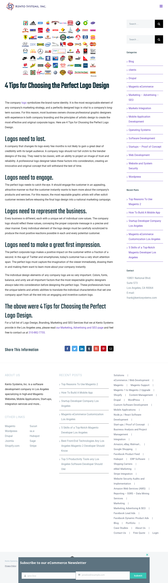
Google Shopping (123, 449)
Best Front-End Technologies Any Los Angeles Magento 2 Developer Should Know (83, 445)
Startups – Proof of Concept (145, 146)
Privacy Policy (10, 566)
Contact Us (120, 532)
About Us (140, 528)
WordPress (134, 399)
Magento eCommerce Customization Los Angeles (82, 417)
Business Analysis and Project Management (130, 432)
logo (24, 102)
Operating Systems (140, 130)
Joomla (9, 440)
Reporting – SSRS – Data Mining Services (131, 496)
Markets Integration (140, 108)
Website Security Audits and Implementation (129, 481)
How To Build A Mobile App (144, 212)
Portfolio (131, 523)
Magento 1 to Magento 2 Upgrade (132, 390)
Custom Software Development (131, 404)
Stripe (33, 445)
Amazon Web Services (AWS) (130, 488)
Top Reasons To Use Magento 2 (79, 384)
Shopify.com (12, 445)
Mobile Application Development (139, 119)
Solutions (119, 375)
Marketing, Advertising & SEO (130, 508)
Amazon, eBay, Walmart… (127, 444)
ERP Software (137, 459)
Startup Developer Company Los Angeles (80, 403)
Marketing (119, 503)
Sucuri (33, 426)
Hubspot (35, 436)
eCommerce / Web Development (131, 380)
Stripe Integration (123, 473)
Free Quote (139, 532)
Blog (131, 61)
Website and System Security (140, 166)
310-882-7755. (37, 332)
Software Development (142, 138)
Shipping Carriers (123, 463)
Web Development (139, 155)
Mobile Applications (125, 409)
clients (132, 69)
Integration (120, 439)
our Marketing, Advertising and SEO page (80, 327)
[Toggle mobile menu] (161, 6)
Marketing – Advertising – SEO (144, 97)
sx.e (32, 431)
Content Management (141, 395)
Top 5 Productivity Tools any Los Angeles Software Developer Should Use (82, 464)
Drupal (132, 78)
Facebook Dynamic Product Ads (131, 518)
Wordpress (135, 176)
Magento (10, 426)
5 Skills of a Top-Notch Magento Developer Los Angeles (142, 252)
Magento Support (140, 385)
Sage (33, 440)
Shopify (118, 395)
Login (155, 532)
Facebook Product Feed (127, 454)
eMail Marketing (122, 468)
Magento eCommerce (141, 86)
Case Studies (121, 528)
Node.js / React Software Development (127, 417)
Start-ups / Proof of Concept (129, 424)
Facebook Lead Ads (124, 513)
